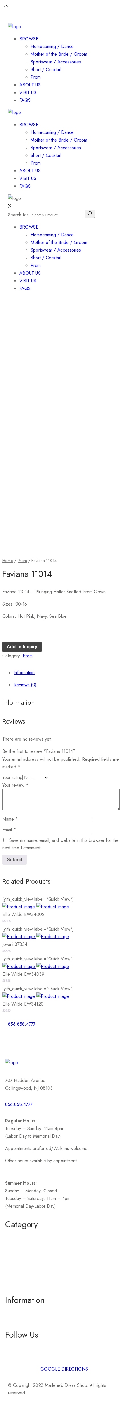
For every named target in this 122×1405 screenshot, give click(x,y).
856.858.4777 (19, 1104)
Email (9, 829)
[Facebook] (15, 1041)
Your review (15, 785)
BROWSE (28, 39)
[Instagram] (31, 1041)
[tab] (67, 672)
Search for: (19, 215)
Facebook (14, 1347)
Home (7, 561)
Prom (36, 77)
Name (10, 819)
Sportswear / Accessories (56, 62)
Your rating (12, 777)
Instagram (14, 1357)
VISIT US (27, 92)
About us (13, 1312)
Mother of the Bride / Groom (59, 54)
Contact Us (15, 1322)
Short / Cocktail (46, 69)
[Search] (90, 214)
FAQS (25, 100)
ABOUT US (30, 85)
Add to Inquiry (22, 646)
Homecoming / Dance (52, 46)
